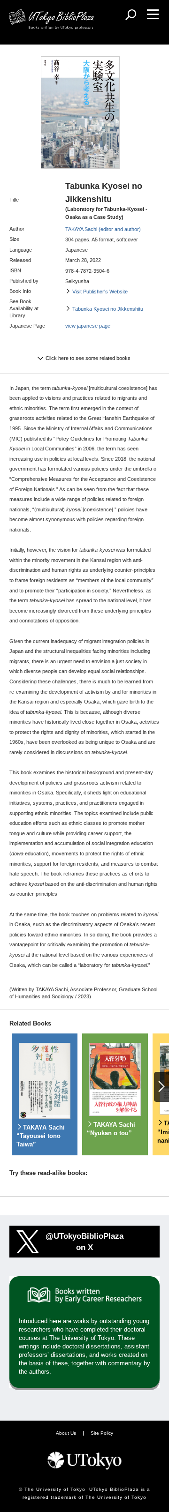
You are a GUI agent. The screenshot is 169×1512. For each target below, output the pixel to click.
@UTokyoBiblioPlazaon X (84, 1241)
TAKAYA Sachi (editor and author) (103, 229)
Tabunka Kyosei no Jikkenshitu (107, 309)
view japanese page (87, 326)
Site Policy (102, 1433)
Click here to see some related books (88, 358)
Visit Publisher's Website (100, 291)
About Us (66, 1433)
